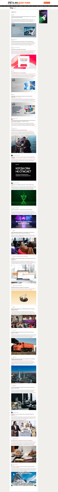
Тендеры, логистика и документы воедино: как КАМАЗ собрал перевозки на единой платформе (22, 332)
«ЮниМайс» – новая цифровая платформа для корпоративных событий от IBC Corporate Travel (23, 259)
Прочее (12, 185)
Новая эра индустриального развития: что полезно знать (20, 287)
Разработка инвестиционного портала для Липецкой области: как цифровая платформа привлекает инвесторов (23, 359)
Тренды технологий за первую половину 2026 (18, 49)
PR (11, 18)
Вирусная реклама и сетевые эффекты (15, 467)
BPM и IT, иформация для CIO (14, 415)
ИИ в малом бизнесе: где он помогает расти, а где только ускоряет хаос (22, 41)
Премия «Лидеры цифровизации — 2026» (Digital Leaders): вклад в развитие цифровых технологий (23, 309)
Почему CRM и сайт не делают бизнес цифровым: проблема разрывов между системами (23, 157)
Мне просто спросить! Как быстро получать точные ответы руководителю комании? (22, 414)
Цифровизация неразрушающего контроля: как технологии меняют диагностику (21, 96)
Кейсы (11, 333)
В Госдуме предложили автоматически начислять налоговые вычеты (21, 440)
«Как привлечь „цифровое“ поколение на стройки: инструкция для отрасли (23, 466)
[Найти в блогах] (47, 8)
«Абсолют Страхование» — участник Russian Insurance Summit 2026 (21, 209)
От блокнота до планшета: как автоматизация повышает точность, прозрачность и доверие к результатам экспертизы (23, 17)
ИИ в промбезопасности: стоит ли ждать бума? (18, 72)
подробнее (12, 22)
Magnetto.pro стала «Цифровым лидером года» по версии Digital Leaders (22, 184)
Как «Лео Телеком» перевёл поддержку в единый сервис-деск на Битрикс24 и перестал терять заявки (22, 388)
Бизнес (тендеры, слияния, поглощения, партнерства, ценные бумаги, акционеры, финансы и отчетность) (22, 360)
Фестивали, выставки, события (14, 310)
